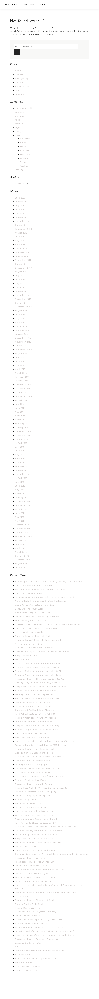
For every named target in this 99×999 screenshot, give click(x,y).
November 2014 (23, 388)
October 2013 (22, 439)
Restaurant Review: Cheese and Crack (35, 900)
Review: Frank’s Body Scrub (29, 904)
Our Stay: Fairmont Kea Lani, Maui (32, 636)
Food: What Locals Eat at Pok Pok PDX (35, 714)
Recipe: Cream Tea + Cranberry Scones (35, 718)
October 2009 (22, 556)
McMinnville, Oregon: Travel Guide (32, 613)
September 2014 (23, 396)
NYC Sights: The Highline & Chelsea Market (37, 768)
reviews (19, 124)
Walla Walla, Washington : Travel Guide (35, 605)
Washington (26, 166)
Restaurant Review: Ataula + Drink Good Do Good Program (45, 892)
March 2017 (21, 287)
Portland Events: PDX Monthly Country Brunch (39, 698)
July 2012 (19, 482)
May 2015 (19, 365)
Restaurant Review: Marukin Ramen (33, 784)
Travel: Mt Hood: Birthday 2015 (31, 807)
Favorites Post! (23, 954)
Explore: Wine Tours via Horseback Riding (36, 690)
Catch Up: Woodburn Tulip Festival (33, 706)
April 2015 (20, 369)
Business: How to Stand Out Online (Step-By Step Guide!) (44, 597)
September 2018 (23, 229)
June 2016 (20, 314)
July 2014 (20, 404)
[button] (91, 4)
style (17, 127)
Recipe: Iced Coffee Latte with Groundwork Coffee (41, 687)
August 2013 (21, 443)
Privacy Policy (22, 86)
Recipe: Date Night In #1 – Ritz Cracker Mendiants (41, 788)
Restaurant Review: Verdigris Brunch (34, 760)
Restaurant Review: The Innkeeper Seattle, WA (39, 679)
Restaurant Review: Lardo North (32, 858)
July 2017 (20, 276)
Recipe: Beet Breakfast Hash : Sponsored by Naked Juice (45, 935)
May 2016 (19, 318)
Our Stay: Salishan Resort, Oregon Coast (36, 628)
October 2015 (22, 346)
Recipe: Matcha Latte (26, 655)
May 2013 (19, 455)
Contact (19, 75)
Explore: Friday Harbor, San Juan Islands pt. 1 (39, 675)
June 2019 (20, 209)
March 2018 (21, 248)
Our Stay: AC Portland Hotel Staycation (35, 710)
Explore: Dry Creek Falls (28, 943)
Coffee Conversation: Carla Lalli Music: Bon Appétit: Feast (45, 741)
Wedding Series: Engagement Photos (34, 753)
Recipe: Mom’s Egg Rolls (27, 908)
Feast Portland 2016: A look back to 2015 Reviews (41, 745)
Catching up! (21, 896)
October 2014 (22, 392)
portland (19, 116)
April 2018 (20, 244)
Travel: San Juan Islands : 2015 (31, 866)
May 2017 (19, 283)
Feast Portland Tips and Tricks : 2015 (34, 881)
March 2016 (21, 326)
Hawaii (23, 146)
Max (17, 947)
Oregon (24, 158)
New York (25, 154)
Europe (24, 142)
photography (21, 78)
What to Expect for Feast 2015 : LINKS (35, 877)
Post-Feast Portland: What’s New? (33, 737)
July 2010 (20, 544)
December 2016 (23, 295)
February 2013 (22, 466)
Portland (19, 82)
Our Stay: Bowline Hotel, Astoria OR (33, 585)
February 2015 (22, 377)
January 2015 (22, 381)
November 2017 (23, 260)
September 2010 (23, 536)
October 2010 (22, 532)
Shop (17, 90)
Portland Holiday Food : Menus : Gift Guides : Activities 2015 (46, 827)
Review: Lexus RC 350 (26, 970)
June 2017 (20, 279)
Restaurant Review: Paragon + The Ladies (37, 939)
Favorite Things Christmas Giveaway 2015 (36, 823)
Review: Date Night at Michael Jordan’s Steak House (42, 652)
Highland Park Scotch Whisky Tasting (34, 811)
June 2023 (20, 198)
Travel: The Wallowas (26, 846)
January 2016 (22, 334)
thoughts (19, 131)
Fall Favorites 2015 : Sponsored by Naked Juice (39, 869)
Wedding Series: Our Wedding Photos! (34, 694)
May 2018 (19, 241)
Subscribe (20, 94)
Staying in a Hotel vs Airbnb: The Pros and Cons (40, 589)
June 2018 (20, 237)
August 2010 (21, 540)
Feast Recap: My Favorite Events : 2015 (35, 862)
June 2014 (20, 408)
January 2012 (21, 497)
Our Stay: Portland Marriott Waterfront (35, 850)
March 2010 (21, 552)
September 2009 (23, 560)
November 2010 (23, 529)
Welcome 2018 (22, 659)
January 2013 (21, 470)
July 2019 (20, 205)
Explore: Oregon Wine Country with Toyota (37, 667)
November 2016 (23, 299)
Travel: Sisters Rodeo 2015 (29, 916)
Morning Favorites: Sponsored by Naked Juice (39, 919)
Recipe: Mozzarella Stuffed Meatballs (34, 838)
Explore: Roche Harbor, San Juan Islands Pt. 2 (39, 671)
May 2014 (20, 412)
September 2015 (23, 349)
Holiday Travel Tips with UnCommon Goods (37, 663)
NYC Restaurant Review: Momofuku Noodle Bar (39, 776)
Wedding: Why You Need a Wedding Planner (37, 683)
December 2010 (23, 525)
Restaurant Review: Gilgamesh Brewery (35, 912)
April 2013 (20, 458)
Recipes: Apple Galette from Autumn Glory (37, 725)
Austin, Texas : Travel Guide (29, 644)
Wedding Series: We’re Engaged (31, 764)
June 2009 (20, 567)
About (18, 71)
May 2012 (19, 490)
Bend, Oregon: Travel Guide (29, 609)
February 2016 (22, 330)
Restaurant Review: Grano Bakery (32, 702)
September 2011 (23, 505)
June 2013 (20, 451)
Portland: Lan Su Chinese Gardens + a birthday (39, 757)
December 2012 (23, 474)
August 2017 (21, 272)
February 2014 (22, 423)
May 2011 (19, 517)
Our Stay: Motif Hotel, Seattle (30, 733)
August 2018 (21, 233)
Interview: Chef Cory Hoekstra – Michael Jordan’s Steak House (48, 624)
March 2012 (21, 493)
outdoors (19, 112)
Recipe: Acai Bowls (25, 962)
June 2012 (20, 486)
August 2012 (21, 478)
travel (18, 135)
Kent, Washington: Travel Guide (31, 620)
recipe (18, 120)
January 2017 (22, 291)
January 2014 (22, 427)
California (25, 139)
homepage (24, 31)
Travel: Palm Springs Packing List (32, 796)
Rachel (18, 184)
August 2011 (21, 509)
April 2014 (20, 416)
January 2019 (22, 217)
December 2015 (23, 338)
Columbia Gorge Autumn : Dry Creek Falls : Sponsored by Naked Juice (51, 854)
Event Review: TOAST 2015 (29, 966)
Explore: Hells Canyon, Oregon (31, 923)
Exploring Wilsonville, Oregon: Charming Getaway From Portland (48, 581)
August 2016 (21, 311)
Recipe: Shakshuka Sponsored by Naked (36, 819)
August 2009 (21, 564)
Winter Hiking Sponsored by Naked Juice (36, 834)
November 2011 (23, 501)
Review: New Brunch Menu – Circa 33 (34, 648)
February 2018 (22, 252)
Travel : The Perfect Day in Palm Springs (36, 792)
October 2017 (22, 264)
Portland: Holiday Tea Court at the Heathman (38, 831)
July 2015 (20, 357)
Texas (23, 162)
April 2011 (20, 521)
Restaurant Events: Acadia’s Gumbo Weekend (38, 842)
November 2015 (23, 342)
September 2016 (23, 307)
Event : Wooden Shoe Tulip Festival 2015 (35, 958)
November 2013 (23, 435)
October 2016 (22, 303)
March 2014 (21, 420)
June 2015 (20, 361)
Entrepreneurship (24, 108)
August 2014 (21, 400)
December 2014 (23, 385)
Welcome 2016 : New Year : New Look (34, 815)
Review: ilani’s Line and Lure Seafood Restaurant (40, 601)
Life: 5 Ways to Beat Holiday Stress (33, 722)
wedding (19, 170)
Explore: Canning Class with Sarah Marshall (38, 640)
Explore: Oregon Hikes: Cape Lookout (34, 749)
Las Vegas (25, 150)
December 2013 (23, 431)
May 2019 (19, 213)
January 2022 (22, 202)
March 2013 (21, 462)
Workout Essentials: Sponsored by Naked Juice (39, 951)
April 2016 (20, 322)
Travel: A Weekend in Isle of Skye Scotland (37, 616)
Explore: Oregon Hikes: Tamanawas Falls (36, 729)
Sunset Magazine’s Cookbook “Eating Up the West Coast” (44, 931)
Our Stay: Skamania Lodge (28, 593)
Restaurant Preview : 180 (28, 803)
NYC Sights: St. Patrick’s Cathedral (33, 772)
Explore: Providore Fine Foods (30, 780)
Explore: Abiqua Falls (26, 799)
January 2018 (22, 256)
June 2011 (20, 513)
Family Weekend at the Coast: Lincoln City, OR (39, 927)
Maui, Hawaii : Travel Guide (29, 632)
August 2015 (21, 353)
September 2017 (23, 268)
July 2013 (19, 447)
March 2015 (21, 373)
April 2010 (20, 548)
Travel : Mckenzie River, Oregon (31, 873)
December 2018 (23, 221)
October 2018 (22, 225)
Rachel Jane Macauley (25, 4)
